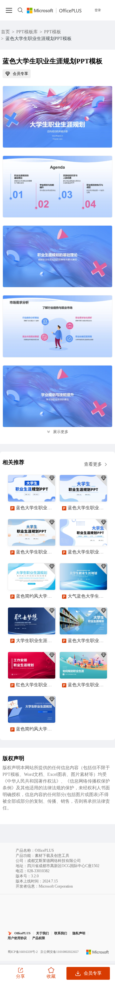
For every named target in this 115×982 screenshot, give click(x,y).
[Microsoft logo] (97, 952)
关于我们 (42, 933)
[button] (100, 819)
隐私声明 (79, 933)
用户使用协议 (17, 938)
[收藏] (29, 491)
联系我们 (60, 933)
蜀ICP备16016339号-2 (23, 952)
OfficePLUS (22, 933)
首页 (5, 31)
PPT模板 (52, 31)
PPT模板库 (27, 31)
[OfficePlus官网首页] (54, 10)
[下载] (45, 491)
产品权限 (38, 938)
